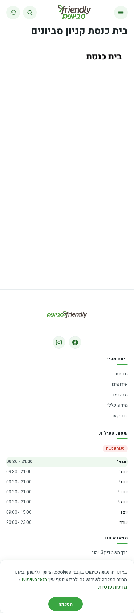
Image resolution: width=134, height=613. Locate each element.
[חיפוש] (30, 12)
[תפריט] (121, 12)
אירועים (120, 384)
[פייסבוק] (75, 342)
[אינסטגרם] (59, 342)
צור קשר (119, 416)
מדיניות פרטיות (112, 587)
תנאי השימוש (34, 579)
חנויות (122, 374)
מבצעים (119, 395)
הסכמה (65, 604)
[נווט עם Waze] (13, 12)
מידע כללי (117, 405)
